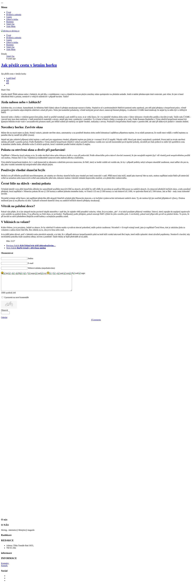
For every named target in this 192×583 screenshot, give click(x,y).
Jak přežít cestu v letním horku (29, 65)
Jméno (30, 258)
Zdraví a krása (12, 19)
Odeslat (4, 317)
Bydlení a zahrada (13, 14)
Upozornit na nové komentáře (16, 297)
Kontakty (5, 563)
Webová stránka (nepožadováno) (41, 268)
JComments (96, 320)
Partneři (4, 566)
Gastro (9, 17)
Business (10, 22)
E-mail (30, 263)
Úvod (8, 12)
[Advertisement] (20, 360)
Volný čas (10, 24)
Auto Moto (10, 26)
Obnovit (4, 310)
